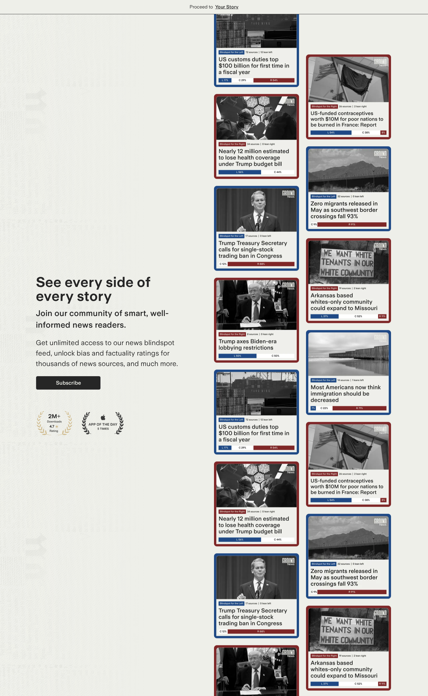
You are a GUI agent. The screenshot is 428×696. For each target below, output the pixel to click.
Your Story (226, 7)
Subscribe (68, 383)
